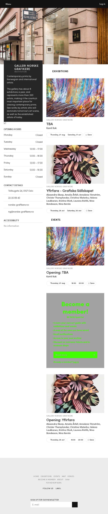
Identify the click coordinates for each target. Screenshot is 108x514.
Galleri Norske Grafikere (59, 120)
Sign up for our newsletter (45, 500)
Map (64, 476)
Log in (76, 361)
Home (36, 476)
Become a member (47, 480)
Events (57, 476)
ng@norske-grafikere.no (21, 211)
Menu (8, 4)
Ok (75, 504)
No (58, 492)
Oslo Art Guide (54, 4)
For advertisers (54, 483)
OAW (67, 480)
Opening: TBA (57, 272)
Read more (61, 354)
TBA (49, 123)
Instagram (50, 492)
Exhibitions (46, 476)
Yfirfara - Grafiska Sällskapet (69, 190)
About (60, 480)
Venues (71, 476)
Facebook (45, 492)
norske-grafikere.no (18, 204)
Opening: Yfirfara (60, 419)
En (63, 492)
